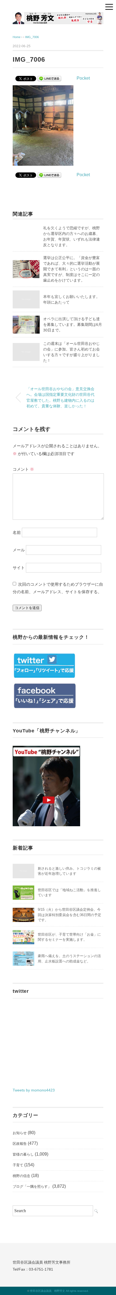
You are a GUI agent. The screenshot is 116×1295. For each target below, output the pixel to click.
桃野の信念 (21, 1176)
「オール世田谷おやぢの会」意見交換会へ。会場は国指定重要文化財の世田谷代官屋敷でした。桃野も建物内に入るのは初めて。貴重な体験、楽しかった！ (60, 397)
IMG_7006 (32, 37)
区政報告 (20, 1144)
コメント (23, 469)
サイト (19, 567)
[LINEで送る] (49, 78)
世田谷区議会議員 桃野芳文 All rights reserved (59, 1290)
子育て (18, 1165)
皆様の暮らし (23, 1154)
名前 (17, 532)
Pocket (83, 78)
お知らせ (20, 1133)
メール (19, 550)
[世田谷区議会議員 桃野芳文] (58, 16)
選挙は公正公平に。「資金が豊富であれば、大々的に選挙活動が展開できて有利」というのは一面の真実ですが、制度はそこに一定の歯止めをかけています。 (71, 269)
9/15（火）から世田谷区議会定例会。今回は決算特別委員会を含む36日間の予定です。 (69, 914)
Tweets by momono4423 (34, 1090)
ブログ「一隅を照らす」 (32, 1187)
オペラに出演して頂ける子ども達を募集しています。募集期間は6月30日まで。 (72, 324)
